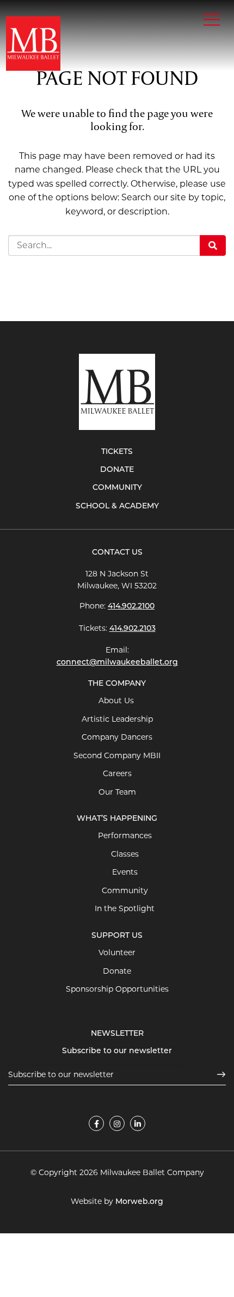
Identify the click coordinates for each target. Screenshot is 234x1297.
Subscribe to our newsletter (117, 1051)
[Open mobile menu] (212, 19)
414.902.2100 (131, 607)
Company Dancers (117, 737)
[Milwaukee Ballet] (33, 43)
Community (117, 488)
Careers (117, 773)
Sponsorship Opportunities (117, 989)
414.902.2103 (132, 629)
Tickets (117, 452)
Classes (125, 854)
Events (125, 872)
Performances (125, 835)
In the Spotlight (125, 908)
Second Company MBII (117, 755)
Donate (117, 470)
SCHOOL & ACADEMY (117, 506)
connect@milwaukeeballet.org (117, 663)
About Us (117, 700)
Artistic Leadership (117, 719)
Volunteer (117, 952)
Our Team (117, 792)
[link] (96, 1123)
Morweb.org (139, 1202)
